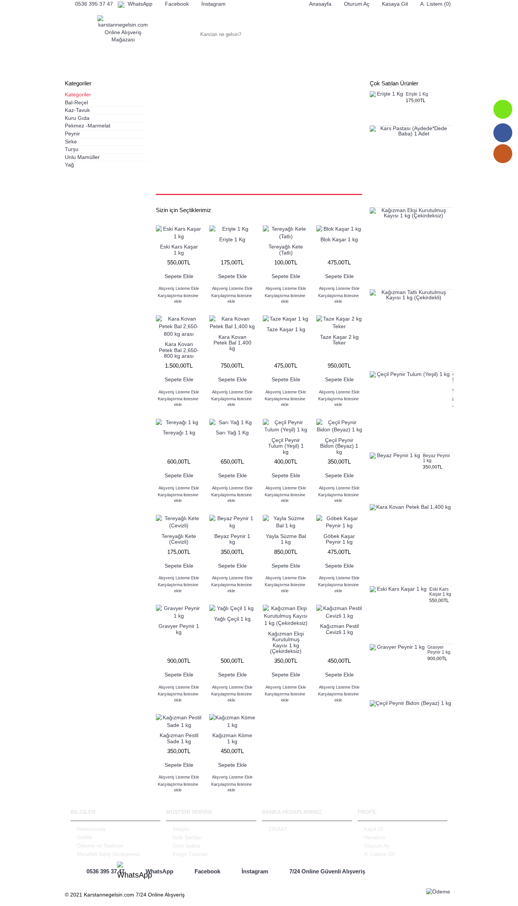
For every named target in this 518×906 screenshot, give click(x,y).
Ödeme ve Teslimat (100, 846)
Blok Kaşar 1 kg (339, 239)
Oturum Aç (376, 846)
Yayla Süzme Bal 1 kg (286, 539)
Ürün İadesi (186, 846)
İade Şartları (187, 837)
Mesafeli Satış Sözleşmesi (108, 854)
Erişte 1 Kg (417, 94)
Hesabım (375, 837)
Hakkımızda (91, 829)
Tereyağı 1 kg (179, 432)
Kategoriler (78, 94)
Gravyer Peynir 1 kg (439, 650)
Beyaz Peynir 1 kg (436, 458)
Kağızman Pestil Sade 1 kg (179, 738)
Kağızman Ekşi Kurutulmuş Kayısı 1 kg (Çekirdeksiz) (286, 642)
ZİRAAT (277, 829)
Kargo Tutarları (191, 854)
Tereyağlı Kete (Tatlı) (285, 249)
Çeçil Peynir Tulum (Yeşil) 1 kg (452, 387)
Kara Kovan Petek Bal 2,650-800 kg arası (179, 350)
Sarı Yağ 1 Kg (232, 432)
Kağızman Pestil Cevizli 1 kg (339, 629)
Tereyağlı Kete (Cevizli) (179, 539)
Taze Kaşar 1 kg (286, 329)
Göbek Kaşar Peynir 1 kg (339, 539)
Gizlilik (84, 837)
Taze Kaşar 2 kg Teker (339, 340)
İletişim (181, 829)
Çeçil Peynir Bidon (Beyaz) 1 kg (339, 446)
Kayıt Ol (373, 829)
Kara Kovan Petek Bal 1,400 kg (232, 343)
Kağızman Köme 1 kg (232, 738)
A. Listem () (379, 854)
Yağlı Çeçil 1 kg (232, 619)
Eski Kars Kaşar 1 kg (440, 592)
